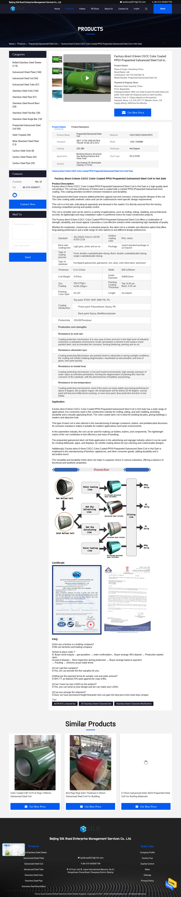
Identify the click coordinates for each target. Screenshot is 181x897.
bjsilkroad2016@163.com (134, 2)
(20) (23, 163)
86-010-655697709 (163, 2)
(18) (27, 119)
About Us (109, 9)
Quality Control (147, 864)
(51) (24, 97)
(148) (26, 72)
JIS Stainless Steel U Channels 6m (96, 704)
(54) (25, 78)
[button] (57, 98)
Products (69, 9)
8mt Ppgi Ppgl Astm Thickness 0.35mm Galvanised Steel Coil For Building (30, 795)
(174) (26, 64)
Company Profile (147, 852)
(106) (25, 90)
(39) (21, 135)
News (147, 869)
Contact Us (123, 9)
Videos (82, 9)
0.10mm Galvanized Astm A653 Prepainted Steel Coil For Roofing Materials (90, 795)
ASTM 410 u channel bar (65, 704)
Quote (162, 9)
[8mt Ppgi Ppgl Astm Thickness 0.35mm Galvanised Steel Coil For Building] (35, 762)
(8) (23, 150)
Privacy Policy (147, 881)
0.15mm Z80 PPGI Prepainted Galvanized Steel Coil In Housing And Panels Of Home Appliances (145, 795)
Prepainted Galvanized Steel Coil (43, 44)
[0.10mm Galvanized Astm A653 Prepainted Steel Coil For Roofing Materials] (90, 762)
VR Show (95, 9)
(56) (26, 127)
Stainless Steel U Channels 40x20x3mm (133, 704)
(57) (25, 84)
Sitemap (147, 875)
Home (57, 9)
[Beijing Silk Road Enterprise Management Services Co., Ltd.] (18, 8)
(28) (26, 113)
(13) (25, 143)
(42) (24, 157)
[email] (15, 195)
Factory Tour (147, 858)
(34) (25, 105)
